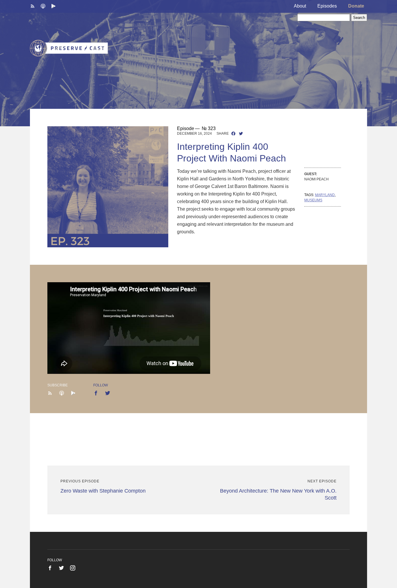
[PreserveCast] (69, 47)
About (300, 5)
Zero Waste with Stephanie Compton (103, 491)
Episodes (327, 5)
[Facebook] (233, 134)
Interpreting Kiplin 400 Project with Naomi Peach (231, 152)
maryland (325, 195)
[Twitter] (241, 134)
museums (313, 200)
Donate (356, 5)
